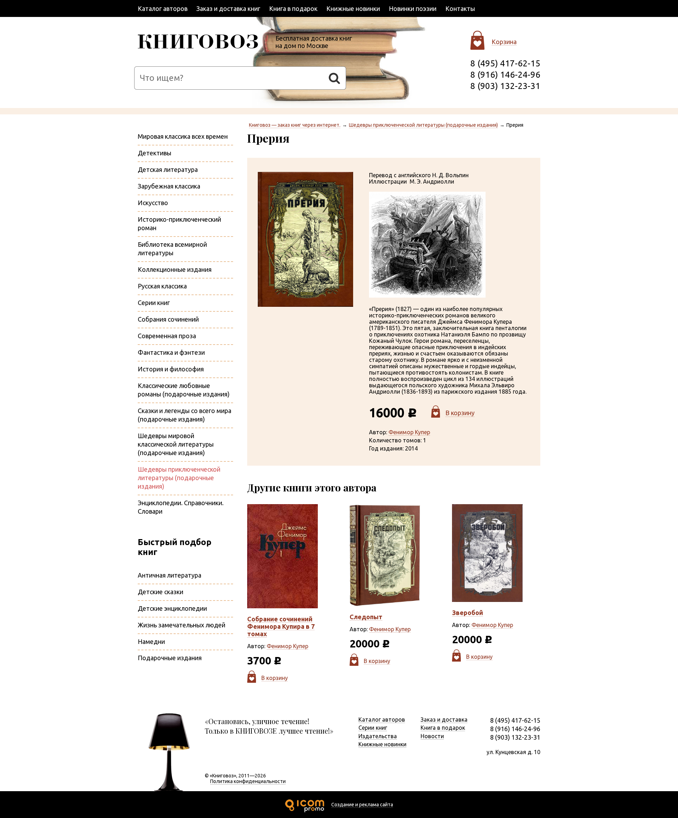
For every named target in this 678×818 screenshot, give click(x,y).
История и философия (171, 368)
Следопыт (366, 616)
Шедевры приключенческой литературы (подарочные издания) (423, 125)
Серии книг (154, 302)
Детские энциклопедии (172, 608)
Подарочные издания (170, 657)
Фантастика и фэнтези (171, 352)
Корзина (504, 41)
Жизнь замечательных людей (181, 624)
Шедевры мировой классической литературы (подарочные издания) (176, 444)
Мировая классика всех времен (183, 136)
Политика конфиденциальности (248, 781)
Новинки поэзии (412, 8)
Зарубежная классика (169, 186)
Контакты (460, 8)
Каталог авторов (163, 8)
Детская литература (168, 169)
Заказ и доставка (444, 719)
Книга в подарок (293, 8)
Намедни (151, 641)
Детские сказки (160, 591)
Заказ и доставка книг (228, 8)
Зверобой (467, 612)
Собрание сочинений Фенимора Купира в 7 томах (281, 626)
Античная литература (169, 575)
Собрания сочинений (168, 319)
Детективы (154, 152)
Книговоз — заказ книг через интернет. (294, 125)
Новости (432, 736)
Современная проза (167, 335)
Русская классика (162, 285)
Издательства (377, 736)
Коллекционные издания (175, 269)
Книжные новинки (353, 8)
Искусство (153, 202)
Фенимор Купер (409, 432)
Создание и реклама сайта (362, 804)
